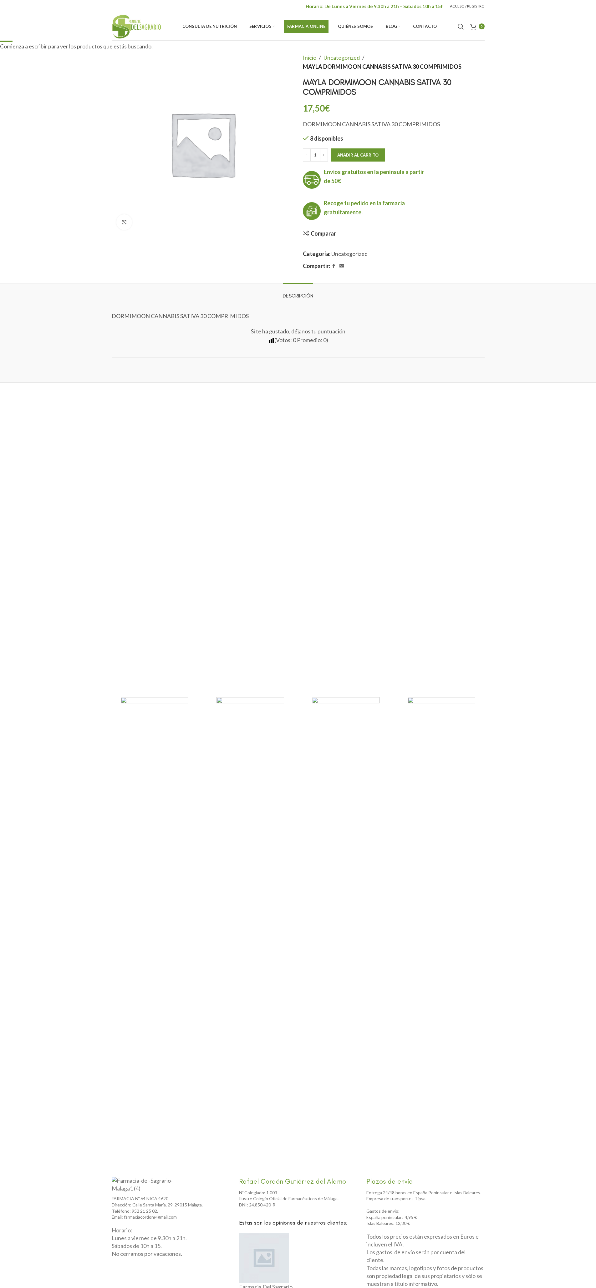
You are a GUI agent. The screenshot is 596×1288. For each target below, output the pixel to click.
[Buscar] (461, 26)
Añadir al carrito (358, 154)
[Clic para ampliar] (124, 222)
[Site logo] (137, 25)
